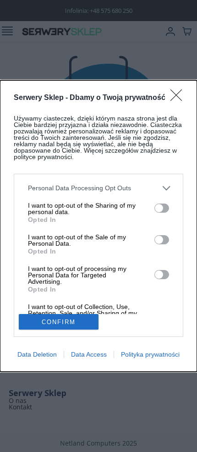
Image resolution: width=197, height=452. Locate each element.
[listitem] (98, 188)
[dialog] (98, 226)
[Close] (179, 98)
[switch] (161, 208)
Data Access (89, 354)
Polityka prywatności (150, 354)
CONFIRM (59, 322)
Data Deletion (37, 354)
